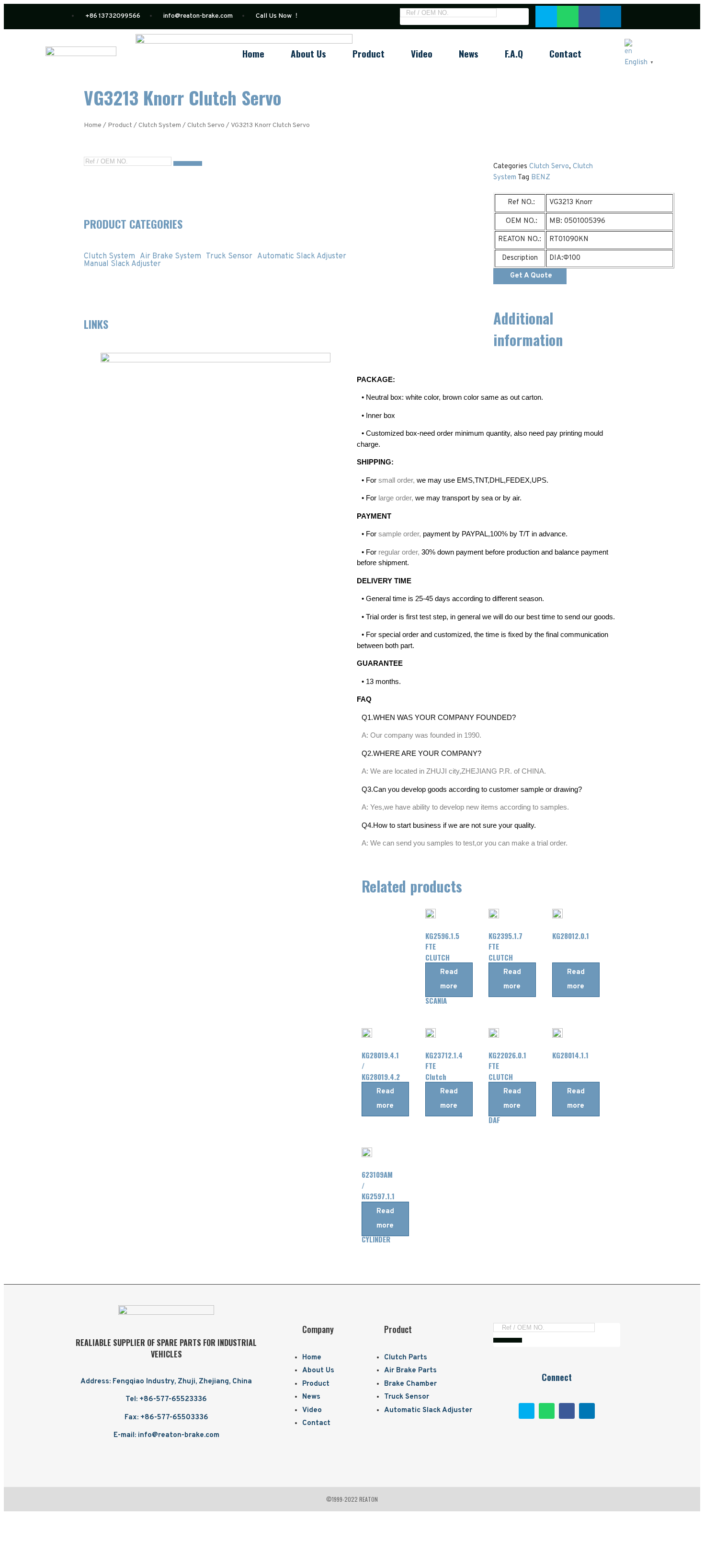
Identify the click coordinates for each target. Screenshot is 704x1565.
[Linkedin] (587, 1411)
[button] (530, 276)
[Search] (513, 14)
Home (253, 53)
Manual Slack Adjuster (122, 264)
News (468, 53)
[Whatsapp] (568, 16)
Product (368, 53)
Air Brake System (170, 256)
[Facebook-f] (567, 1411)
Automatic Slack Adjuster (301, 256)
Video (421, 53)
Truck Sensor (229, 256)
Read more (449, 979)
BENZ (540, 177)
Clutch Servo (206, 125)
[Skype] (546, 16)
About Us (308, 53)
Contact (565, 53)
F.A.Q (514, 53)
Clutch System (159, 125)
